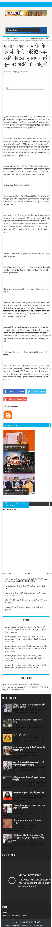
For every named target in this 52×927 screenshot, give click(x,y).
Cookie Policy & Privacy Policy (14, 915)
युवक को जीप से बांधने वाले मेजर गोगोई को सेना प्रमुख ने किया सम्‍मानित (28, 763)
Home (4, 912)
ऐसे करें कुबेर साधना (20, 735)
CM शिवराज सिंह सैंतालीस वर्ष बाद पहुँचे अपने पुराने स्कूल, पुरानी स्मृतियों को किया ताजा (28, 837)
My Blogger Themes (34, 925)
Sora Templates (18, 925)
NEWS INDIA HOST (33, 922)
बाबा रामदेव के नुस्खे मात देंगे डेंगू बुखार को (28, 792)
